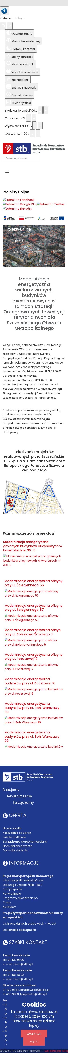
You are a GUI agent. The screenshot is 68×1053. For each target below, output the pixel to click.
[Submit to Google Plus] (20, 204)
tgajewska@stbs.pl (33, 994)
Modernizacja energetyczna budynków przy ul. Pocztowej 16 (30, 681)
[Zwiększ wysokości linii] (40, 125)
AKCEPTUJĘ (34, 1034)
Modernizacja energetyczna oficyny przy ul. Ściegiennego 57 (33, 607)
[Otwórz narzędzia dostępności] (4, 10)
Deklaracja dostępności (19, 930)
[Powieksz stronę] (45, 110)
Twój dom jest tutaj (55, 1051)
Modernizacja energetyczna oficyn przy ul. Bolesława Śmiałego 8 (33, 632)
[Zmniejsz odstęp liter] (32, 133)
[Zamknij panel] (10, 26)
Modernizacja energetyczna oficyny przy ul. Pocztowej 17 (33, 656)
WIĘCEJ (34, 1041)
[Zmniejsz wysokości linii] (34, 125)
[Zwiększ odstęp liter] (38, 133)
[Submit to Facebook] (18, 200)
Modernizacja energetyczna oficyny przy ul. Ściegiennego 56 (33, 583)
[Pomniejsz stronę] (40, 110)
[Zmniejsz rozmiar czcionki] (28, 118)
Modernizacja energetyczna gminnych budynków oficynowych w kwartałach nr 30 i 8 (32, 546)
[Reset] (3, 26)
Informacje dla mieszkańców (23, 880)
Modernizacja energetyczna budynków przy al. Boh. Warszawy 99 (32, 707)
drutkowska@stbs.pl (34, 990)
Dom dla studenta (15, 850)
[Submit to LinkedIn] (17, 209)
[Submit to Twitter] (51, 204)
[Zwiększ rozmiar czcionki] (34, 118)
